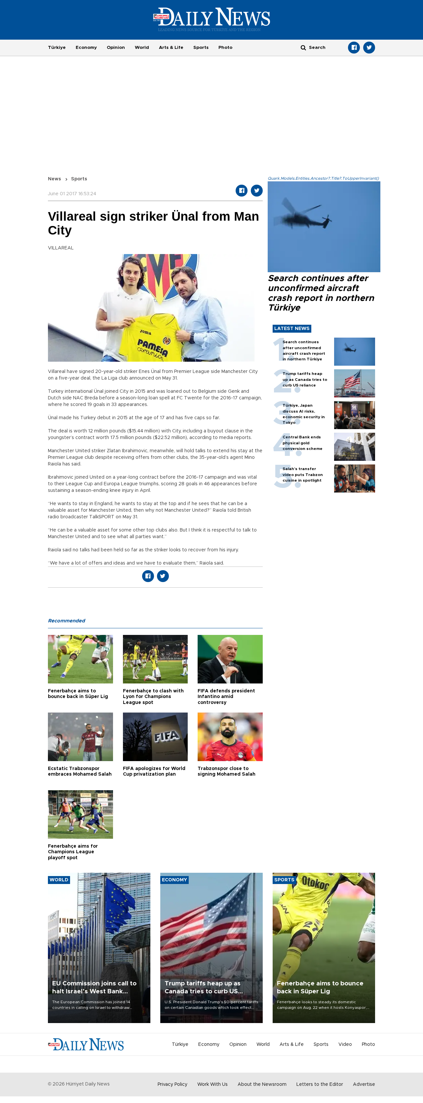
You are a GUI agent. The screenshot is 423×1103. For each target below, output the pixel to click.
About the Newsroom (262, 1084)
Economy (86, 47)
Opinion (116, 47)
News (54, 179)
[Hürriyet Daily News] (211, 19)
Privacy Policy (172, 1084)
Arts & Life (171, 47)
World (142, 47)
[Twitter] (369, 48)
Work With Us (212, 1084)
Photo (225, 47)
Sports (201, 47)
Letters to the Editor (319, 1084)
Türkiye (57, 47)
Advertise (364, 1084)
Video (345, 1044)
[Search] (303, 47)
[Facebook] (354, 48)
